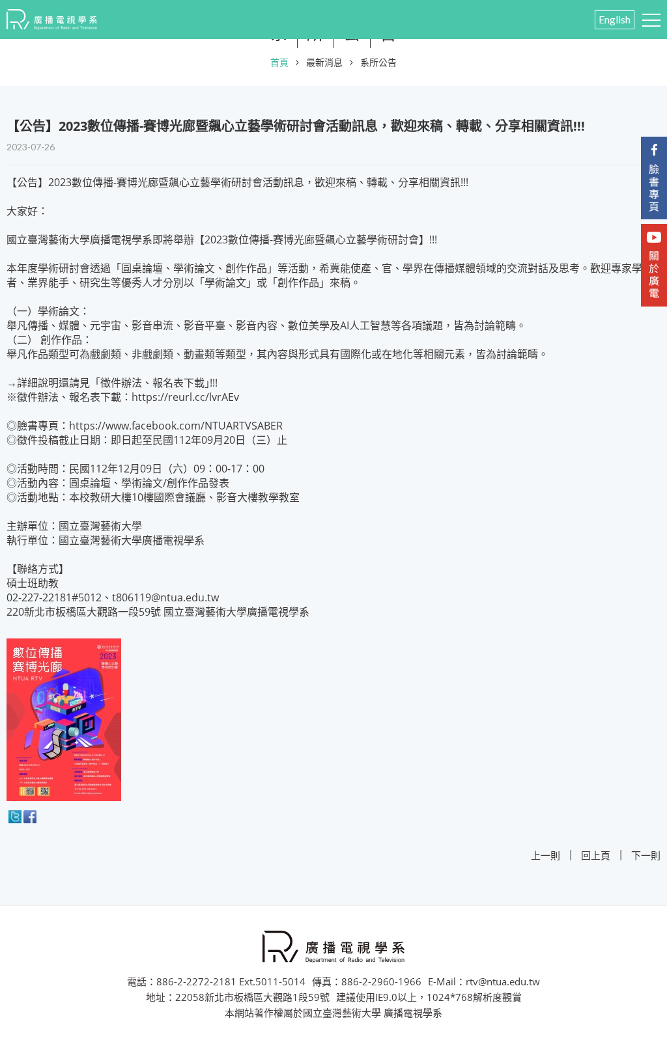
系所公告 (378, 62)
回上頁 (595, 855)
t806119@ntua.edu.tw (165, 597)
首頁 (279, 62)
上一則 (545, 855)
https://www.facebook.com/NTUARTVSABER (176, 425)
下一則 (645, 855)
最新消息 (324, 62)
